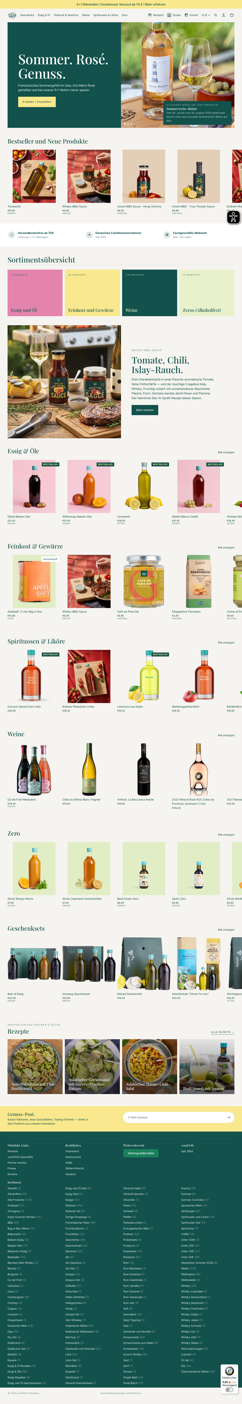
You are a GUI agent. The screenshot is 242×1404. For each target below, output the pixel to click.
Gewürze (73, 1251)
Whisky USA (190, 1337)
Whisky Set (190, 1331)
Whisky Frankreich (194, 1308)
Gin (69, 1257)
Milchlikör (73, 1365)
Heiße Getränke (77, 1297)
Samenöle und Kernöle (139, 1331)
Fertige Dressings (78, 1216)
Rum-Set (130, 1302)
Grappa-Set (74, 1279)
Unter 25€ (190, 1245)
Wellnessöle (190, 1279)
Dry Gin (14, 1337)
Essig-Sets (74, 1193)
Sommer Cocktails (195, 1199)
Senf (128, 1365)
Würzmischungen (194, 1348)
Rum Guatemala (135, 1279)
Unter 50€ (190, 1257)
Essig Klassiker (19, 1377)
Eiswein (14, 1360)
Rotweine (132, 1257)
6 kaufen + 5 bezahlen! (37, 101)
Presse (12, 1168)
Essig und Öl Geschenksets (27, 1383)
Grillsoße (73, 1285)
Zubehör (188, 1354)
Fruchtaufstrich (76, 1228)
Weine (188, 1268)
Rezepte (13, 1151)
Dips (13, 1331)
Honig (71, 1308)
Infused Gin (74, 1314)
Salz (127, 1325)
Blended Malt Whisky (23, 1262)
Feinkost (74, 1205)
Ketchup (72, 1337)
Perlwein (130, 1211)
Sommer (188, 1193)
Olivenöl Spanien (135, 1193)
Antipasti (16, 1205)
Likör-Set (73, 1360)
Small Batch (133, 1383)
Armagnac (16, 1211)
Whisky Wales (191, 1342)
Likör (71, 1354)
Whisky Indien (191, 1314)
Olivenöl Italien (134, 1188)
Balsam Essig (18, 1239)
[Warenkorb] (232, 15)
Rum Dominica (134, 1274)
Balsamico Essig (19, 1251)
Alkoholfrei (17, 1193)
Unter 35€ (190, 1251)
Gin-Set (72, 1268)
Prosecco (131, 1245)
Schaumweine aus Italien (140, 1342)
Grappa (72, 1274)
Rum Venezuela (134, 1297)
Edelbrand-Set (19, 1348)
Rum (128, 1262)
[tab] (125, 124)
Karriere (12, 1174)
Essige (72, 1199)
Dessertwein (17, 1320)
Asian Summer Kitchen (24, 1216)
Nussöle (72, 1371)
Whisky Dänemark (194, 1302)
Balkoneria (17, 1234)
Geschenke (75, 1239)
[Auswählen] (55, 197)
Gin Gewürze (75, 1262)
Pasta (129, 1205)
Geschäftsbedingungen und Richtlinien (121, 1393)
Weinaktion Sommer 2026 (199, 1262)
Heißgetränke (75, 1302)
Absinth (14, 1188)
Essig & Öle (17, 1371)
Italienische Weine (79, 1325)
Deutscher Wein (20, 1325)
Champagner (18, 1297)
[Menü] (236, 1366)
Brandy (14, 1268)
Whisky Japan (191, 1320)
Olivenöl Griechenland (80, 1383)
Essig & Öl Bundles (22, 1365)
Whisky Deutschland (195, 1297)
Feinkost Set (75, 1211)
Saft (128, 1308)
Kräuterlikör (74, 1342)
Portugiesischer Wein (138, 1228)
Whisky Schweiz (193, 1325)
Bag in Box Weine (21, 1228)
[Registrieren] (229, 1117)
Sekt (128, 1360)
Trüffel (187, 1234)
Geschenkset (76, 1245)
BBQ (13, 1222)
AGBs (68, 1162)
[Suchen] (215, 15)
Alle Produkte (20, 1199)
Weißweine (191, 1274)
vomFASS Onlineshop (27, 1393)
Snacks (188, 1188)
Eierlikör (15, 1354)
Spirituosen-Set (193, 1222)
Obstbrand (74, 1377)
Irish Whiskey (75, 1320)
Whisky (188, 1285)
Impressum (72, 1151)
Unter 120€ (190, 1239)
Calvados (15, 1285)
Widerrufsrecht (74, 1168)
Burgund (15, 1274)
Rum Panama (133, 1291)
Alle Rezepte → (222, 1032)
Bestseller (17, 1257)
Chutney (15, 1302)
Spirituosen (190, 1211)
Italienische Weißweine (82, 1331)
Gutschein (73, 1291)
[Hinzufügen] (109, 197)
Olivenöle (131, 1199)
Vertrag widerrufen (141, 1153)
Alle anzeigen (226, 452)
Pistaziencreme (134, 1222)
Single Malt (133, 1377)
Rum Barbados (134, 1268)
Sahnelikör (132, 1314)
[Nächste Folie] (230, 182)
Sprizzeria (190, 1228)
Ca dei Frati (17, 1279)
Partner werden (17, 1162)
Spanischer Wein (194, 1205)
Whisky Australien (194, 1291)
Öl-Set (187, 1360)
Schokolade (133, 1348)
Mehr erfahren (145, 410)
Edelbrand (16, 1342)
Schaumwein (134, 1337)
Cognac (15, 1308)
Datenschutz (73, 1157)
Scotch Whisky (135, 1354)
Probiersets (132, 1239)
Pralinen (131, 1234)
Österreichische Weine (198, 1371)
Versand (70, 1174)
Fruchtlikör (75, 1234)
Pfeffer (129, 1216)
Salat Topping (134, 1320)
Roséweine (132, 1251)
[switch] (229, 1389)
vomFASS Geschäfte (20, 1157)
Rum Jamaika (133, 1285)
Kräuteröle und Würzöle (83, 1348)
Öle (186, 1365)
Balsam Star (18, 1245)
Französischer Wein (80, 1222)
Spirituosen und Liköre (198, 1216)
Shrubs (129, 1371)
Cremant (15, 1314)
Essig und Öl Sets (78, 1188)
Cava (13, 1291)
